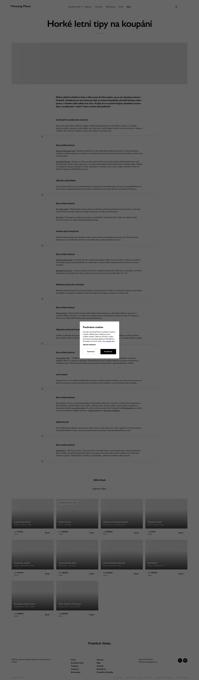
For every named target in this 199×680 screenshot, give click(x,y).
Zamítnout (91, 352)
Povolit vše (108, 352)
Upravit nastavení (89, 345)
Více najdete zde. (109, 341)
